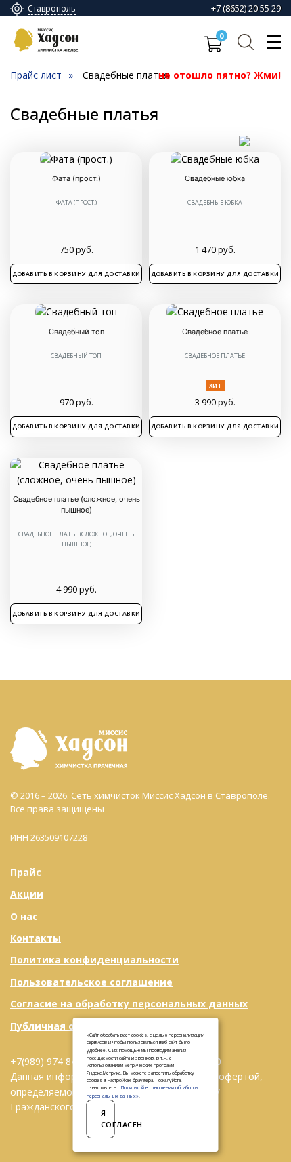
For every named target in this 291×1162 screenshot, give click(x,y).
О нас (24, 916)
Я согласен (108, 1119)
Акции (26, 893)
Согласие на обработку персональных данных (129, 1003)
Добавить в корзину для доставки (76, 273)
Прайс (25, 872)
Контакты (35, 937)
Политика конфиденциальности (94, 959)
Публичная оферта (58, 1026)
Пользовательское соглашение (91, 982)
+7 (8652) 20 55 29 (246, 8)
